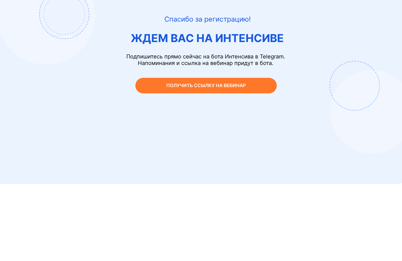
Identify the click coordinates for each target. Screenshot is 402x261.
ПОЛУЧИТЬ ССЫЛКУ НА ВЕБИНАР (206, 85)
